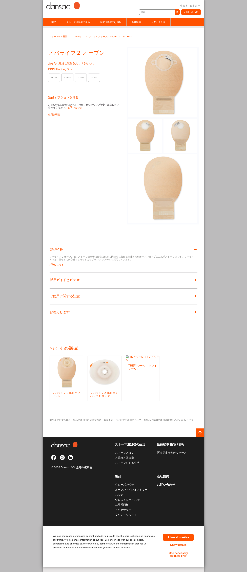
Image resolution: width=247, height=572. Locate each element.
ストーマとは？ (124, 452)
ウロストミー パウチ (127, 499)
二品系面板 (122, 504)
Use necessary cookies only (178, 554)
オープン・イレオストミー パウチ (131, 492)
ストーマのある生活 (127, 462)
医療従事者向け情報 (110, 22)
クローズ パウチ (125, 484)
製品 (53, 22)
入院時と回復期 (124, 457)
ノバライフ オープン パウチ (103, 36)
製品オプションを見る (63, 97)
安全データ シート (126, 514)
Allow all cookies (178, 537)
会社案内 (136, 22)
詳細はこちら (57, 264)
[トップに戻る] (200, 432)
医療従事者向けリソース (172, 452)
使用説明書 (54, 114)
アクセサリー (123, 509)
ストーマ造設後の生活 (78, 22)
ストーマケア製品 (58, 36)
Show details (178, 544)
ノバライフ (78, 36)
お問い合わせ (191, 12)
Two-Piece (127, 36)
